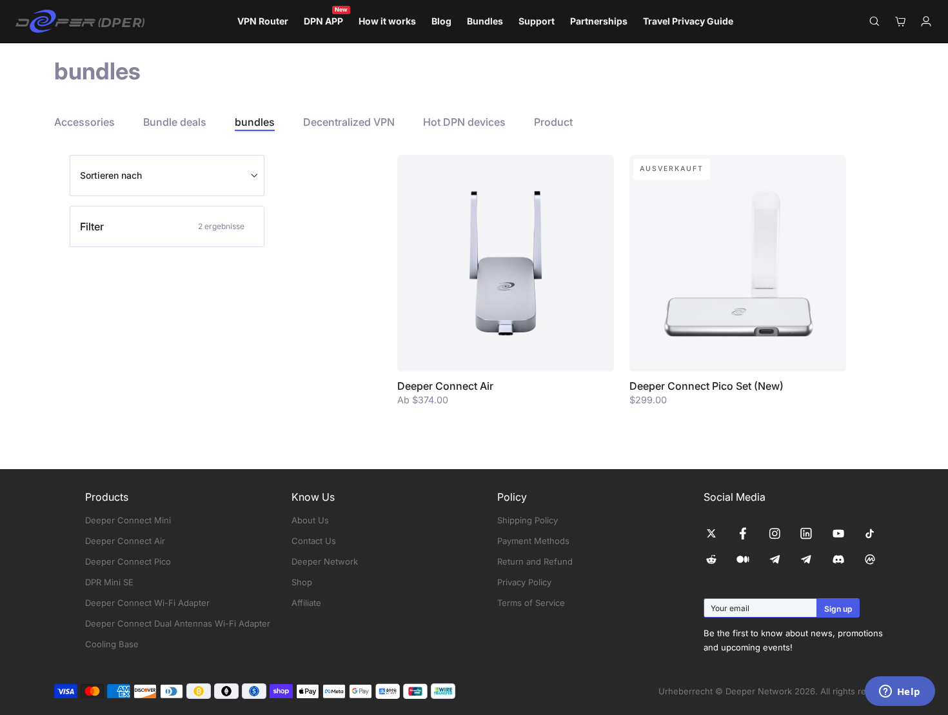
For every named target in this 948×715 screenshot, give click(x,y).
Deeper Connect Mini (128, 520)
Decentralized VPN (349, 122)
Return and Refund (535, 561)
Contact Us (313, 541)
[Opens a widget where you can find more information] (899, 692)
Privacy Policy (524, 582)
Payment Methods (533, 541)
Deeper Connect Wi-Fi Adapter (147, 603)
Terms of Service (531, 603)
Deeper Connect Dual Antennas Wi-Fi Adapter (177, 623)
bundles (255, 122)
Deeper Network (324, 561)
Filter (162, 226)
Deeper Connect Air (125, 541)
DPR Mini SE (109, 582)
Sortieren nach (111, 175)
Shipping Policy (527, 520)
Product (553, 122)
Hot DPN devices (464, 122)
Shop (301, 582)
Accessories (84, 122)
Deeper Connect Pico (128, 561)
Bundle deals (174, 122)
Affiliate (306, 603)
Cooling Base (112, 644)
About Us (310, 520)
